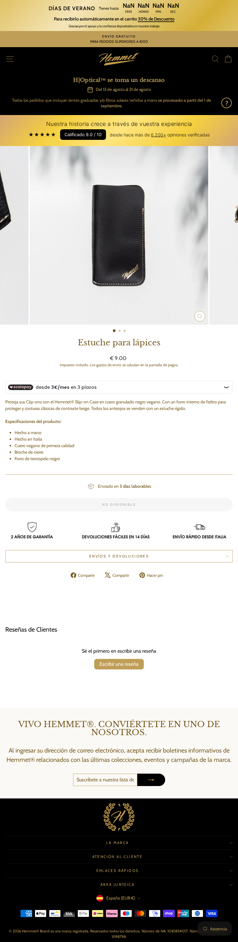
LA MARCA (117, 842)
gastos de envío (108, 365)
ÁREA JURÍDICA (117, 884)
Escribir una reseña (119, 664)
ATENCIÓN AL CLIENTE (117, 856)
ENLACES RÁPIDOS (117, 870)
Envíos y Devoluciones (119, 556)
